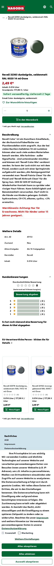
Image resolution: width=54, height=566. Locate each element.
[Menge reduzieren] (5, 110)
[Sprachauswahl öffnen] (44, 7)
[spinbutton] (27, 110)
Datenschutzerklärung (14, 528)
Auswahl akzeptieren (27, 561)
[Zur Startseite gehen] (16, 7)
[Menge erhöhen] (49, 110)
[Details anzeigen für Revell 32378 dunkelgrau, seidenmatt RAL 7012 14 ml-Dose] (15, 370)
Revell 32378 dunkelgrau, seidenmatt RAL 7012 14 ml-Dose (15, 388)
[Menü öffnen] (3, 7)
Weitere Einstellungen (27, 538)
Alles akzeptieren (27, 546)
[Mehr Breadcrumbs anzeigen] (3, 17)
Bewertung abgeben (27, 294)
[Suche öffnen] (51, 7)
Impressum (42, 517)
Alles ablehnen (27, 553)
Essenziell (10, 532)
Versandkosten (27, 126)
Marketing (27, 532)
